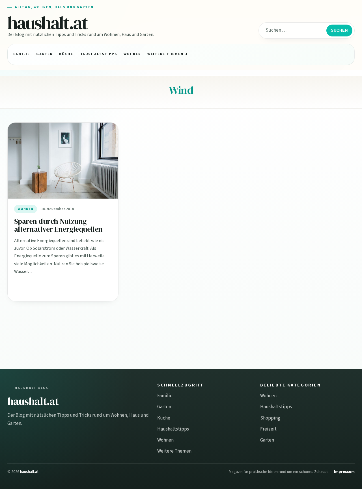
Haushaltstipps (98, 53)
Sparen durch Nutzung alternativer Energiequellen (58, 225)
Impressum (344, 472)
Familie (21, 53)
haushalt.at (47, 22)
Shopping (270, 418)
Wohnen (132, 53)
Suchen (339, 30)
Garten (44, 53)
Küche (66, 53)
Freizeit (268, 429)
